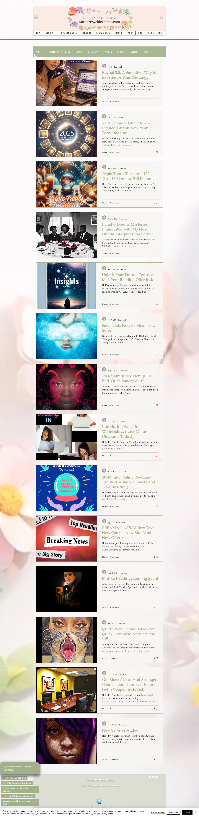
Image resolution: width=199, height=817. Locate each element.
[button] (161, 17)
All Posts (40, 52)
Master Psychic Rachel (59, 52)
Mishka (79, 52)
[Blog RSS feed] (35, 55)
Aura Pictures (105, 807)
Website (93, 807)
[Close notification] (36, 765)
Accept (187, 812)
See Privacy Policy (105, 813)
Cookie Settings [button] (158, 812)
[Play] (36, 16)
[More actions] (157, 66)
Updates (121, 52)
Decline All (173, 812)
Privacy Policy (107, 779)
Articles (108, 52)
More (146, 52)
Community (93, 52)
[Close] (195, 812)
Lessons (135, 52)
